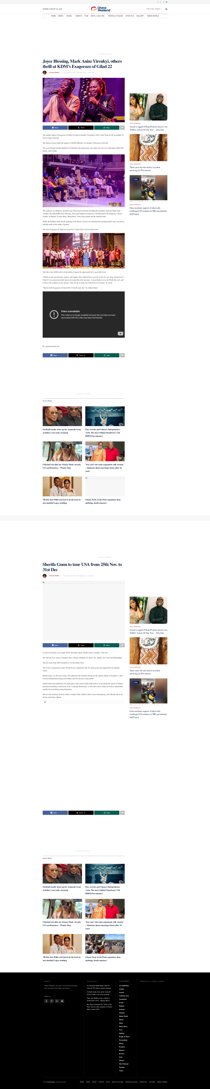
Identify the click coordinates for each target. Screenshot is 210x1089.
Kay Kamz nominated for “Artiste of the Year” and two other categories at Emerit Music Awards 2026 (99, 1006)
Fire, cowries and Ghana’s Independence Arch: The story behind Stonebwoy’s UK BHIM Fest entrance (102, 432)
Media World (153, 16)
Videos (121, 1070)
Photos (121, 1043)
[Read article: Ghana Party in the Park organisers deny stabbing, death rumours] (105, 486)
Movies (121, 1019)
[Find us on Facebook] (46, 1001)
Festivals (122, 1009)
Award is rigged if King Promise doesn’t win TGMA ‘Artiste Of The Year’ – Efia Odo (148, 128)
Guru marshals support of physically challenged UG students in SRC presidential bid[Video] (148, 210)
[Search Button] (166, 9)
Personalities (123, 1040)
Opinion (121, 1033)
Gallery (140, 16)
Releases (121, 1050)
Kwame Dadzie (54, 72)
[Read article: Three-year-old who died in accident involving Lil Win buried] (148, 147)
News (60, 16)
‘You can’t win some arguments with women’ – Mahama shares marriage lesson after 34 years (104, 467)
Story (121, 1057)
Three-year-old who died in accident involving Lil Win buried (145, 169)
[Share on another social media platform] (122, 128)
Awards (121, 992)
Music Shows (123, 1026)
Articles (121, 989)
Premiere (122, 1047)
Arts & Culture (98, 16)
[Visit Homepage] (103, 8)
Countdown (123, 999)
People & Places (115, 16)
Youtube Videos (153, 9)
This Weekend (135, 123)
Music (69, 16)
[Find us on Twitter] (160, 2)
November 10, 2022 (69, 72)
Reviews (121, 1053)
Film (86, 16)
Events (79, 16)
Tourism (121, 1067)
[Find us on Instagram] (163, 2)
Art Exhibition (124, 985)
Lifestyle (129, 16)
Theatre (121, 1060)
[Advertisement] (105, 34)
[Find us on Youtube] (166, 2)
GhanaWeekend (51, 1082)
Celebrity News (124, 996)
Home (53, 16)
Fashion (121, 1006)
